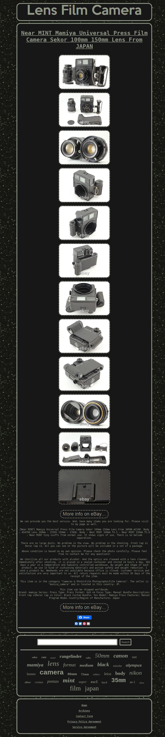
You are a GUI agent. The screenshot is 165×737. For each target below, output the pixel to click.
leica (107, 674)
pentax (53, 681)
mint (69, 680)
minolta (117, 665)
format (69, 664)
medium (86, 665)
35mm (118, 680)
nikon (135, 673)
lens (53, 663)
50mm (102, 655)
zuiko (88, 658)
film (75, 688)
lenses (31, 674)
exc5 (94, 682)
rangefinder (71, 656)
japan (92, 688)
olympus (134, 665)
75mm (85, 674)
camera (52, 672)
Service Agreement (84, 727)
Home (84, 705)
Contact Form (84, 716)
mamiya (35, 664)
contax (39, 682)
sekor (34, 657)
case (43, 657)
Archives (84, 710)
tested (53, 658)
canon (120, 655)
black (103, 664)
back (104, 682)
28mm (141, 683)
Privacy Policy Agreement (84, 721)
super (83, 682)
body (120, 673)
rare (134, 657)
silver (28, 682)
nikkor (96, 674)
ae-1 (132, 682)
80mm (72, 674)
